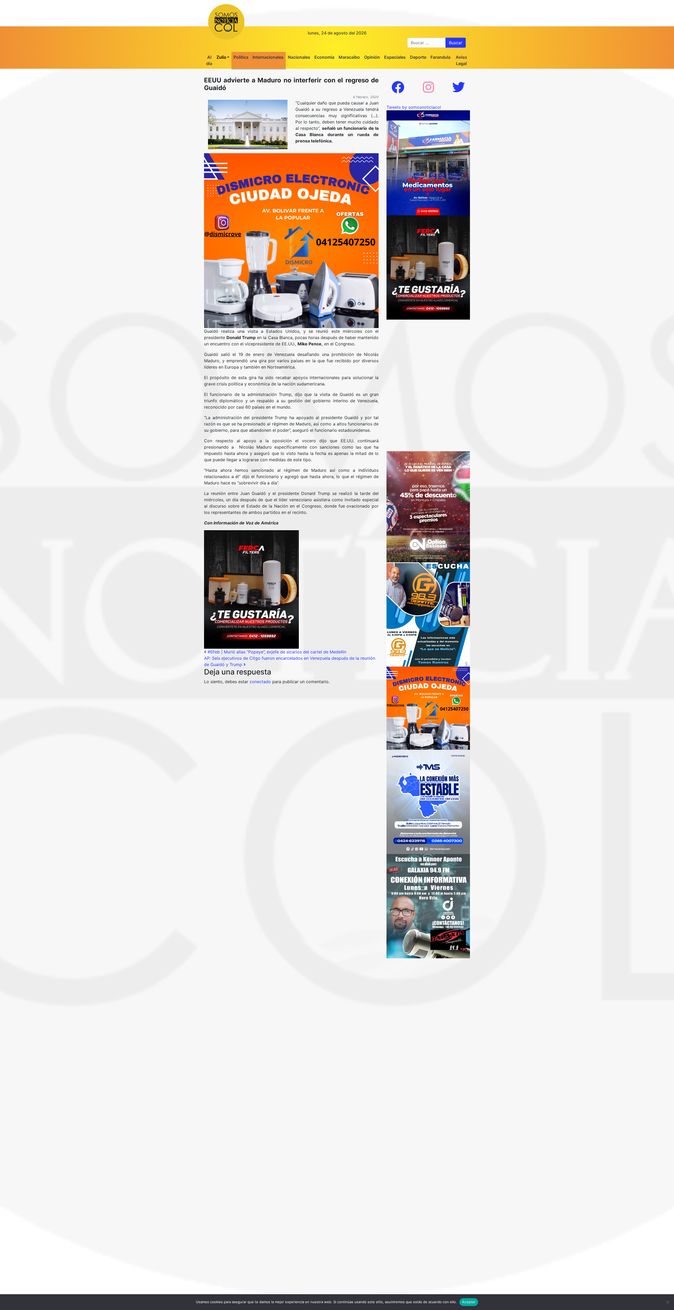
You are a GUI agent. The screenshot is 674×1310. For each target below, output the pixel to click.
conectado (260, 681)
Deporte (418, 57)
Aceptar (468, 1302)
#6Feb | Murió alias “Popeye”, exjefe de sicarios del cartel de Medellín (276, 651)
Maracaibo (349, 57)
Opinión (372, 57)
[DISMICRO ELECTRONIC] (291, 240)
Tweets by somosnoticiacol (413, 107)
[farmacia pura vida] (428, 162)
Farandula (440, 57)
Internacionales (268, 57)
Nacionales (299, 57)
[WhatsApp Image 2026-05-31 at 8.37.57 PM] (428, 506)
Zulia (221, 57)
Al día (209, 60)
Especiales (395, 57)
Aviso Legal (461, 60)
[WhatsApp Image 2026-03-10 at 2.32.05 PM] (428, 801)
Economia (324, 57)
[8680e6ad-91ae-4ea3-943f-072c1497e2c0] (428, 614)
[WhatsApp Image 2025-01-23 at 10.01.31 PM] (251, 589)
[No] (667, 1302)
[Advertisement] (428, 352)
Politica (241, 57)
